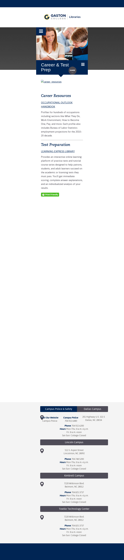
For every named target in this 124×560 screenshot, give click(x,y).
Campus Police (49, 421)
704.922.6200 (78, 425)
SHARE (72, 70)
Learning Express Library (58, 151)
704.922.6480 (71, 421)
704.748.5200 (78, 459)
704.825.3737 (78, 492)
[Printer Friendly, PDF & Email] (50, 194)
